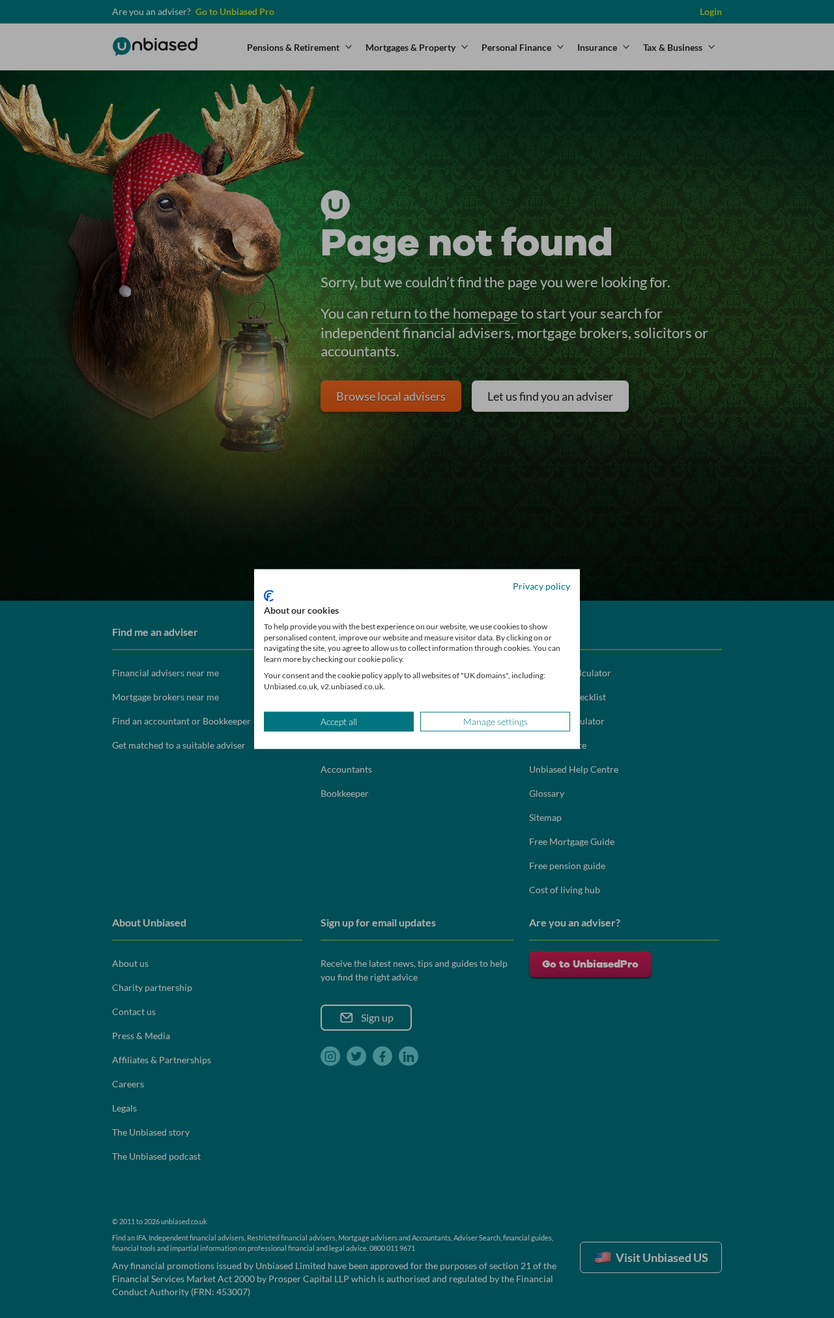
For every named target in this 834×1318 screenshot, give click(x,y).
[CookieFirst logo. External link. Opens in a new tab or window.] (269, 596)
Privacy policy (541, 585)
